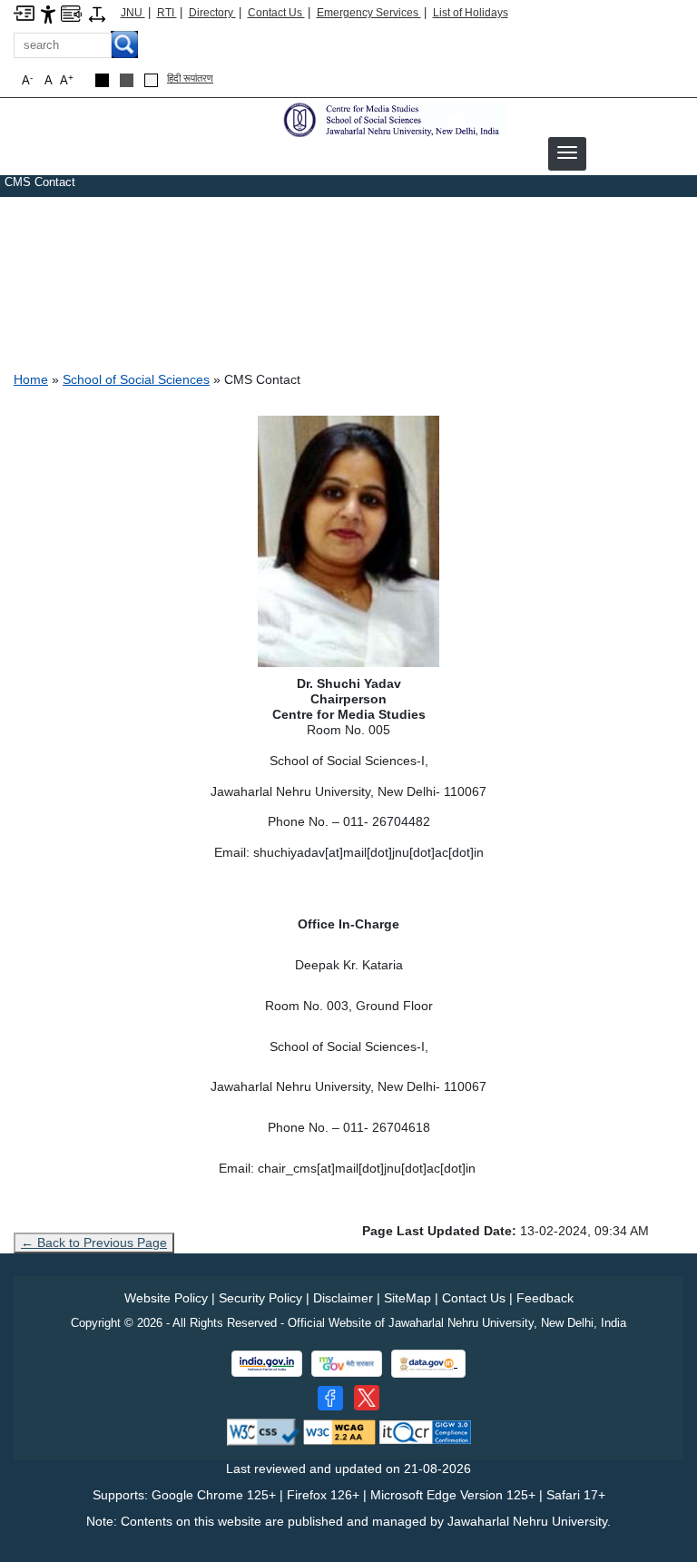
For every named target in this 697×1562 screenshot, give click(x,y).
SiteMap (407, 1298)
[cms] (392, 119)
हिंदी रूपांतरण (190, 78)
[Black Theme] (102, 80)
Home (31, 379)
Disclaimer (343, 1298)
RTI (167, 12)
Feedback (545, 1298)
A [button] (67, 80)
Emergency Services (369, 12)
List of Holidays (470, 12)
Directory (212, 12)
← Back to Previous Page (94, 1242)
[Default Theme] (151, 80)
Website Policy (166, 1298)
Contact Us (276, 12)
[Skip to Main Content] (24, 12)
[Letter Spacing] (97, 13)
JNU (133, 12)
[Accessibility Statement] (48, 13)
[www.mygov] (346, 1364)
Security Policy (260, 1298)
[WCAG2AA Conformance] (339, 1431)
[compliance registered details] (425, 1431)
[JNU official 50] (366, 1397)
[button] (567, 152)
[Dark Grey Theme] (126, 80)
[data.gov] (428, 1364)
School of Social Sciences (136, 379)
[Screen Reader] (71, 12)
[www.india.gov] (266, 1364)
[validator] (263, 1431)
